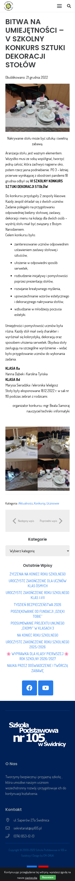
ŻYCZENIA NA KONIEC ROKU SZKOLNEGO (38, 574)
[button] (59, 6)
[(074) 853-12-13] (9, 836)
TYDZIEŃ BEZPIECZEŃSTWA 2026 (37, 604)
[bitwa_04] (54, 475)
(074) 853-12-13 (24, 836)
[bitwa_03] (21, 475)
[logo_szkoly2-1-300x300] (9, 6)
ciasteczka (31, 878)
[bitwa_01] (21, 443)
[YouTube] (45, 687)
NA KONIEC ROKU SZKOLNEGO (37, 635)
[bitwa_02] (54, 443)
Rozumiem (47, 877)
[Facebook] (29, 687)
